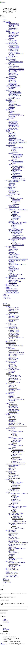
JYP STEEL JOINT (14, 67)
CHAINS (14, 225)
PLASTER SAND (14, 35)
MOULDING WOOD (11, 288)
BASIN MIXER (13, 121)
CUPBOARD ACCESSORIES (17, 278)
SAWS (14, 242)
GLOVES (11, 252)
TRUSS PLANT (13, 56)
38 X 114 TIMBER (14, 50)
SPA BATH (12, 193)
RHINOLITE (12, 76)
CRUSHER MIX (13, 33)
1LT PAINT (12, 132)
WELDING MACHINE (18, 178)
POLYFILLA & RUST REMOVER (18, 142)
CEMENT (8, 39)
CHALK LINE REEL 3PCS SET (17, 264)
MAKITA (11, 160)
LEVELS (14, 240)
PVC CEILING (13, 71)
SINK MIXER (13, 128)
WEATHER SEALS (14, 98)
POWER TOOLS (10, 145)
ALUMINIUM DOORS (15, 93)
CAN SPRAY (12, 138)
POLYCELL (12, 267)
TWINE (11, 273)
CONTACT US (7, 298)
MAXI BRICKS (13, 28)
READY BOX (13, 104)
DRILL (14, 149)
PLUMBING (9, 109)
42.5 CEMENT (13, 42)
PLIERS (14, 214)
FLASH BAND (13, 83)
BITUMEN (12, 78)
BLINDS (11, 88)
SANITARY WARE (11, 187)
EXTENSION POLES (15, 139)
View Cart (5, 631)
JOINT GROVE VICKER (19, 238)
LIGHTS (11, 102)
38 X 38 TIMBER (13, 45)
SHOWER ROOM (14, 191)
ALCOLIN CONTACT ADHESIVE (18, 259)
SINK (10, 188)
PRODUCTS (6, 21)
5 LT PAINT (12, 133)
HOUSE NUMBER (14, 257)
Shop (4, 628)
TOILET (11, 118)
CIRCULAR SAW (17, 156)
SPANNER (15, 219)
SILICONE (12, 116)
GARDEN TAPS (13, 124)
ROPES (14, 228)
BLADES (11, 261)
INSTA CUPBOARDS (15, 281)
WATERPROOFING (11, 77)
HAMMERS (15, 212)
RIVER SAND (13, 36)
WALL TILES (16, 204)
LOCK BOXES (13, 253)
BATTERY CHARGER (18, 167)
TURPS (11, 271)
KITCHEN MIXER (14, 125)
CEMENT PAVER (14, 25)
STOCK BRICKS (13, 29)
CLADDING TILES (17, 198)
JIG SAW (14, 150)
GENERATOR (16, 157)
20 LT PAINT (12, 135)
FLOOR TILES (16, 201)
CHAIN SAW (16, 169)
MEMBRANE (13, 84)
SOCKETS (12, 107)
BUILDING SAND (14, 32)
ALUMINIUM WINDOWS (13, 86)
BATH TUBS (12, 190)
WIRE (14, 226)
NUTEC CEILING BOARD (16, 69)
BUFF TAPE (12, 263)
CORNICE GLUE (14, 66)
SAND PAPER (13, 256)
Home (4, 619)
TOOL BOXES (16, 243)
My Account (6, 629)
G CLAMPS (12, 247)
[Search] (15, 17)
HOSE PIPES (12, 184)
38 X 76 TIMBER (13, 52)
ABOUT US (6, 297)
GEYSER (11, 112)
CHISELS (15, 215)
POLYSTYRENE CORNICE (16, 70)
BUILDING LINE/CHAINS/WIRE (18, 222)
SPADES (11, 185)
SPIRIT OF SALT (14, 269)
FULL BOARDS (13, 280)
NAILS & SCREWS (11, 291)
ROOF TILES (9, 57)
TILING (11, 197)
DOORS (8, 90)
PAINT (8, 131)
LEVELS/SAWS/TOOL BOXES (17, 239)
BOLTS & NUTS (10, 284)
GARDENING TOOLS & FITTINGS (15, 180)
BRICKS (8, 22)
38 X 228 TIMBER (14, 47)
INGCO (11, 153)
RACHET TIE (13, 250)
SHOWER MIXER (14, 126)
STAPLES (12, 270)
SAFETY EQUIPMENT (12, 292)
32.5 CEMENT (13, 40)
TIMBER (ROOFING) (12, 43)
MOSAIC (14, 202)
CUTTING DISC (13, 249)
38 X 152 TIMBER (14, 46)
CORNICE (12, 64)
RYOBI (11, 164)
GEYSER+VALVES (14, 114)
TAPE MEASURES (14, 254)
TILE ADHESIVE (14, 207)
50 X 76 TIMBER (13, 49)
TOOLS (8, 208)
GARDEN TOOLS (14, 181)
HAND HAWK (16, 233)
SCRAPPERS (12, 143)
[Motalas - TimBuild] (2, 2)
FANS (7, 287)
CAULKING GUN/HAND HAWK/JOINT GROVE (16, 230)
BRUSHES (12, 136)
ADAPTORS (12, 101)
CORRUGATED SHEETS (16, 62)
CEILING (8, 63)
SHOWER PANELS (14, 194)
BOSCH (11, 146)
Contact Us (6, 622)
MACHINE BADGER (18, 245)
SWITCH (11, 108)
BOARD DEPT (10, 277)
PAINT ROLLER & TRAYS (16, 140)
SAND (8, 31)
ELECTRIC (9, 100)
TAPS (7, 119)
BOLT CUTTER (16, 216)
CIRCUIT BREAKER (15, 105)
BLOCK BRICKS (14, 24)
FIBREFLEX (12, 80)
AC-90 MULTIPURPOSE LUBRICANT (16, 275)
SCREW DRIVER (17, 176)
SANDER (15, 152)
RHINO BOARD (13, 74)
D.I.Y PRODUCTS (11, 246)
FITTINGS (12, 111)
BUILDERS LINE (17, 223)
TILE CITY (9, 195)
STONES (11, 38)
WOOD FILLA (13, 283)
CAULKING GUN (17, 232)
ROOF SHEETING (11, 59)
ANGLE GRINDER (17, 147)
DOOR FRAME (13, 94)
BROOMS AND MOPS (12, 285)
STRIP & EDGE (13, 205)
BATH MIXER (13, 122)
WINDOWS (12, 87)
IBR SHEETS (12, 60)
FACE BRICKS (13, 26)
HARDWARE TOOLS (12, 290)
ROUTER (15, 177)
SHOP (4, 294)
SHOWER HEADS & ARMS (16, 115)
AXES (14, 211)
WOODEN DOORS (14, 91)
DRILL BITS (15, 218)
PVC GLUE (12, 73)
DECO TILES (16, 200)
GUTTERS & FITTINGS (12, 129)
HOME (5, 19)
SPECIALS (6, 295)
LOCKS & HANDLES (15, 95)
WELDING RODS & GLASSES (17, 260)
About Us (5, 620)
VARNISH (12, 97)
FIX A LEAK (12, 81)
